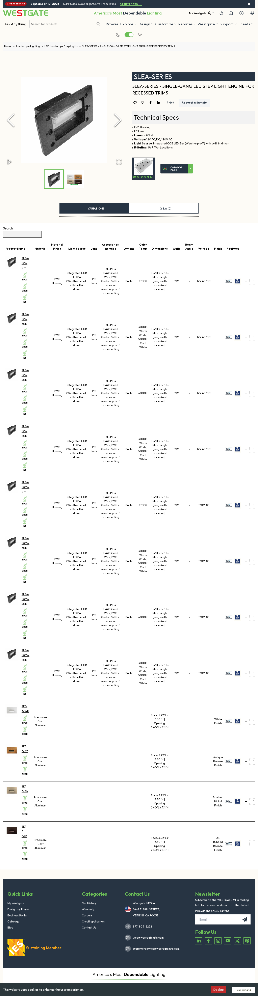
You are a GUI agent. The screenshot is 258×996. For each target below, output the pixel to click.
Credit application (93, 921)
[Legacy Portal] (231, 13)
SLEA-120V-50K (25, 655)
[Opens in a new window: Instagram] (218, 940)
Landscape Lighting (29, 46)
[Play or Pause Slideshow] (9, 161)
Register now (131, 3)
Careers (87, 915)
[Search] (98, 24)
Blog (10, 927)
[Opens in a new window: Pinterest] (247, 940)
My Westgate (15, 903)
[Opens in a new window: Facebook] (208, 940)
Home (9, 46)
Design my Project (18, 909)
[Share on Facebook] (151, 103)
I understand (243, 989)
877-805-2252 (142, 926)
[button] (187, 24)
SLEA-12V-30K (25, 319)
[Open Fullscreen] (119, 161)
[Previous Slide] (11, 120)
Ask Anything (15, 24)
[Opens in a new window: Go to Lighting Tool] (143, 169)
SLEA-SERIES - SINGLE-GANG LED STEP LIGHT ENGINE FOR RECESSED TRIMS (128, 46)
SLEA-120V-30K (25, 543)
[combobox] (62, 24)
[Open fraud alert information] (241, 13)
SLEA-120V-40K (25, 599)
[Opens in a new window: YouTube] (227, 940)
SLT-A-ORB (24, 831)
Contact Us (89, 927)
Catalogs (13, 921)
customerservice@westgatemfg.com (155, 948)
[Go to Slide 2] (74, 179)
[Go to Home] (26, 13)
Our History (89, 903)
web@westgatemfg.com (148, 937)
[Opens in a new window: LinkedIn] (198, 940)
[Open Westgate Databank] (252, 13)
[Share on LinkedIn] (159, 103)
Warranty (88, 909)
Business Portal (17, 915)
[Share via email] (143, 103)
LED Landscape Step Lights (63, 46)
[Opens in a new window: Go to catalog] (176, 169)
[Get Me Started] (221, 13)
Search (8, 228)
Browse (112, 24)
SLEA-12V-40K (25, 375)
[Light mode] (140, 34)
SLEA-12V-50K (25, 431)
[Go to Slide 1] (54, 179)
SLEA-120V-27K (25, 487)
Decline (218, 990)
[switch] (129, 34)
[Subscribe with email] (244, 919)
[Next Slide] (118, 120)
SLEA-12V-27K (25, 263)
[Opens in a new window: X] (237, 940)
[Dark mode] (118, 34)
